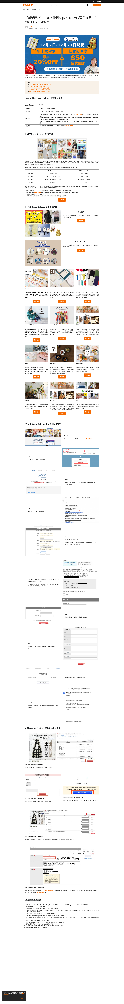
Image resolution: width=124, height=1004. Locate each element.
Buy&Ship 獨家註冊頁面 (86, 438)
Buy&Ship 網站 (40, 892)
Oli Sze (30, 26)
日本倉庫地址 (78, 114)
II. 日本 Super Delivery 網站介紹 (37, 86)
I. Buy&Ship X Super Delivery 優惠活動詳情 (40, 84)
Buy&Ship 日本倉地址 (47, 890)
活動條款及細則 (69, 126)
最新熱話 (28, 9)
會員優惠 (34, 9)
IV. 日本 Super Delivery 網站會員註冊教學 (39, 90)
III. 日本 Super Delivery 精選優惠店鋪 (39, 88)
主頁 (24, 9)
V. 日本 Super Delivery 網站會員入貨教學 (39, 91)
